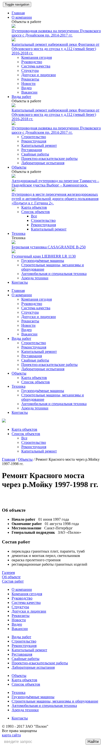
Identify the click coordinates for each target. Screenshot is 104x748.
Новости (28, 83)
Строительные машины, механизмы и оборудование (55, 701)
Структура (30, 70)
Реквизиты (30, 79)
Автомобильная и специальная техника (54, 274)
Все (34, 216)
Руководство (31, 62)
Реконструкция (33, 141)
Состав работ (13, 581)
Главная (18, 13)
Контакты (20, 282)
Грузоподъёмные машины (42, 261)
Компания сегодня (36, 57)
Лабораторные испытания (42, 163)
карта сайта (11, 735)
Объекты (19, 167)
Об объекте (11, 577)
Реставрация (31, 150)
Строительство (33, 137)
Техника (18, 233)
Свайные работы (35, 154)
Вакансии (29, 92)
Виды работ (21, 97)
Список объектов (35, 212)
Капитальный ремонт (39, 145)
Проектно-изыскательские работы (49, 158)
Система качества (35, 66)
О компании (22, 17)
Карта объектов (34, 207)
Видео (26, 88)
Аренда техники (34, 278)
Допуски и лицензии (38, 75)
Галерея (8, 572)
